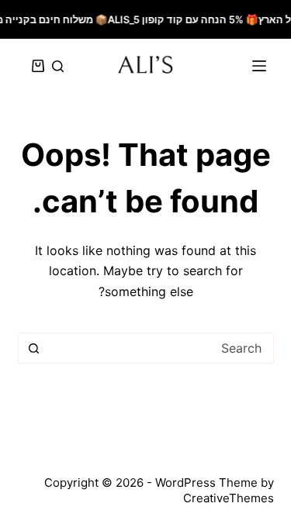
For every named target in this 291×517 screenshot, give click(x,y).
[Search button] (34, 348)
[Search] (58, 66)
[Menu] (259, 66)
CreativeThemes (228, 498)
